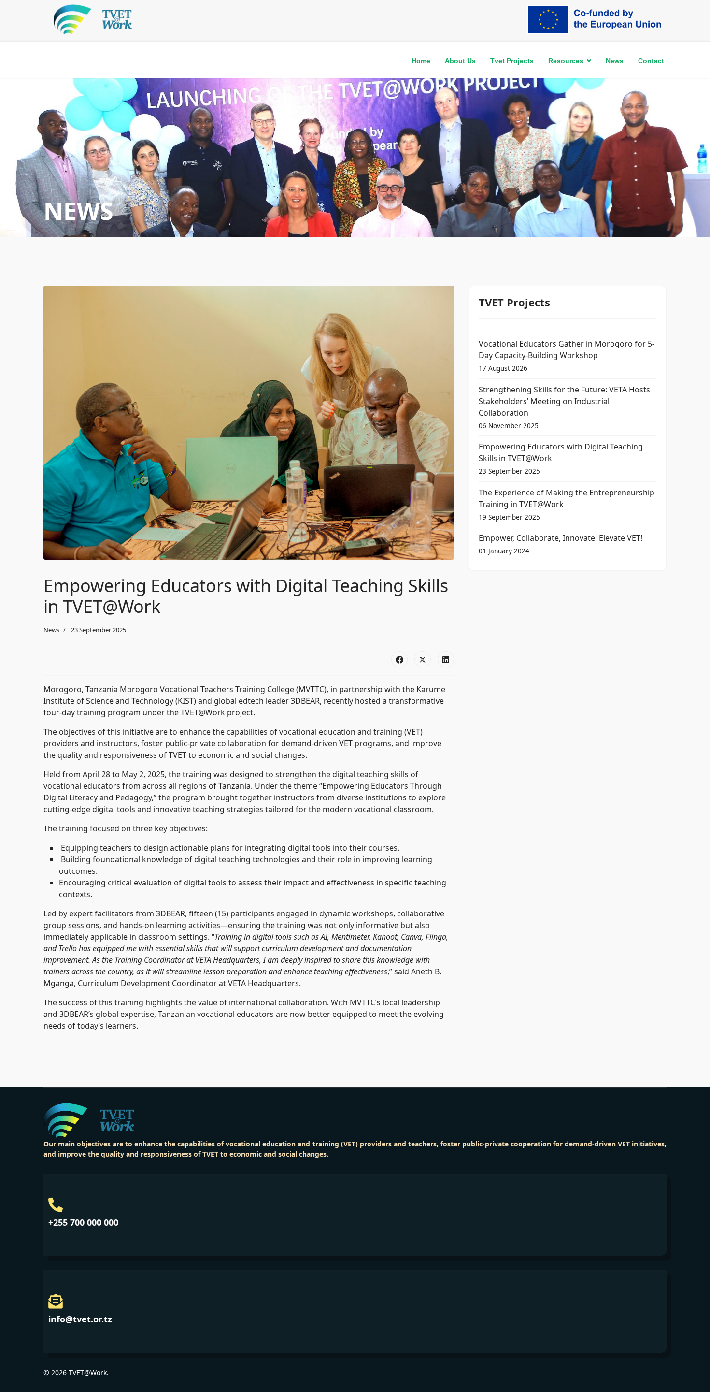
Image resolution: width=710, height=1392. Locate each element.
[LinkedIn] (446, 659)
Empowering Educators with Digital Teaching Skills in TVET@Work (561, 458)
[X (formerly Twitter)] (422, 659)
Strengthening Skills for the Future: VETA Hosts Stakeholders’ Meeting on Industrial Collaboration (564, 407)
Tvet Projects (512, 61)
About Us (460, 61)
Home (421, 61)
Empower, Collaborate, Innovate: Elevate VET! (560, 544)
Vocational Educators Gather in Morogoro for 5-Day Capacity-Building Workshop (566, 355)
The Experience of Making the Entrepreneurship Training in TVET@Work (566, 504)
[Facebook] (399, 659)
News (615, 61)
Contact (651, 61)
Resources (565, 61)
